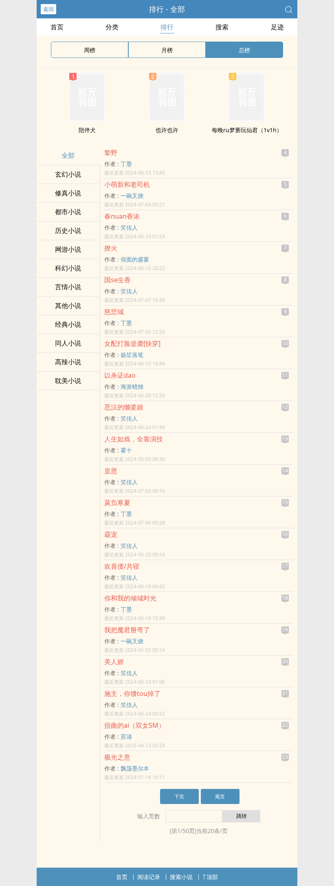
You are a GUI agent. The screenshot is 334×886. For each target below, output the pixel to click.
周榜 (89, 50)
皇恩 (110, 470)
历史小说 (68, 230)
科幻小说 (68, 268)
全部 (68, 155)
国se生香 (117, 279)
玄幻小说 (68, 174)
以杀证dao (120, 375)
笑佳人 (129, 227)
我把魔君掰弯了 (127, 629)
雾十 (126, 450)
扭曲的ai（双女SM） (134, 725)
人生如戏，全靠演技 (133, 438)
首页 (57, 26)
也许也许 (167, 130)
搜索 (222, 26)
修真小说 (68, 192)
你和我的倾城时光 (130, 598)
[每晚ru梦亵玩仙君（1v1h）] (247, 119)
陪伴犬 (87, 130)
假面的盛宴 (135, 259)
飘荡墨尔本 (135, 768)
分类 (112, 26)
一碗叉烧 (132, 195)
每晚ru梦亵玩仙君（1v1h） (247, 130)
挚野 (110, 152)
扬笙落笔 (132, 355)
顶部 (212, 877)
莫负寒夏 (117, 502)
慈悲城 (114, 311)
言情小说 (68, 286)
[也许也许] (167, 119)
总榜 (244, 50)
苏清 (126, 736)
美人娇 (114, 661)
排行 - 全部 (167, 9)
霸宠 (110, 534)
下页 (179, 796)
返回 (48, 9)
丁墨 (126, 164)
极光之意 (117, 757)
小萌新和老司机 (127, 184)
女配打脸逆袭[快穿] (132, 343)
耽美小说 (68, 380)
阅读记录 (148, 877)
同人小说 (68, 343)
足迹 (277, 26)
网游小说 (68, 249)
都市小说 (68, 211)
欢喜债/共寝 (121, 566)
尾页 (220, 796)
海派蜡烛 (132, 386)
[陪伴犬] (87, 119)
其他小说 (68, 305)
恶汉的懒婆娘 (123, 407)
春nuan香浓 (122, 216)
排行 (167, 26)
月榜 (167, 50)
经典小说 (68, 324)
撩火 (110, 248)
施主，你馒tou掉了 (132, 693)
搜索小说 (181, 877)
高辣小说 (68, 361)
